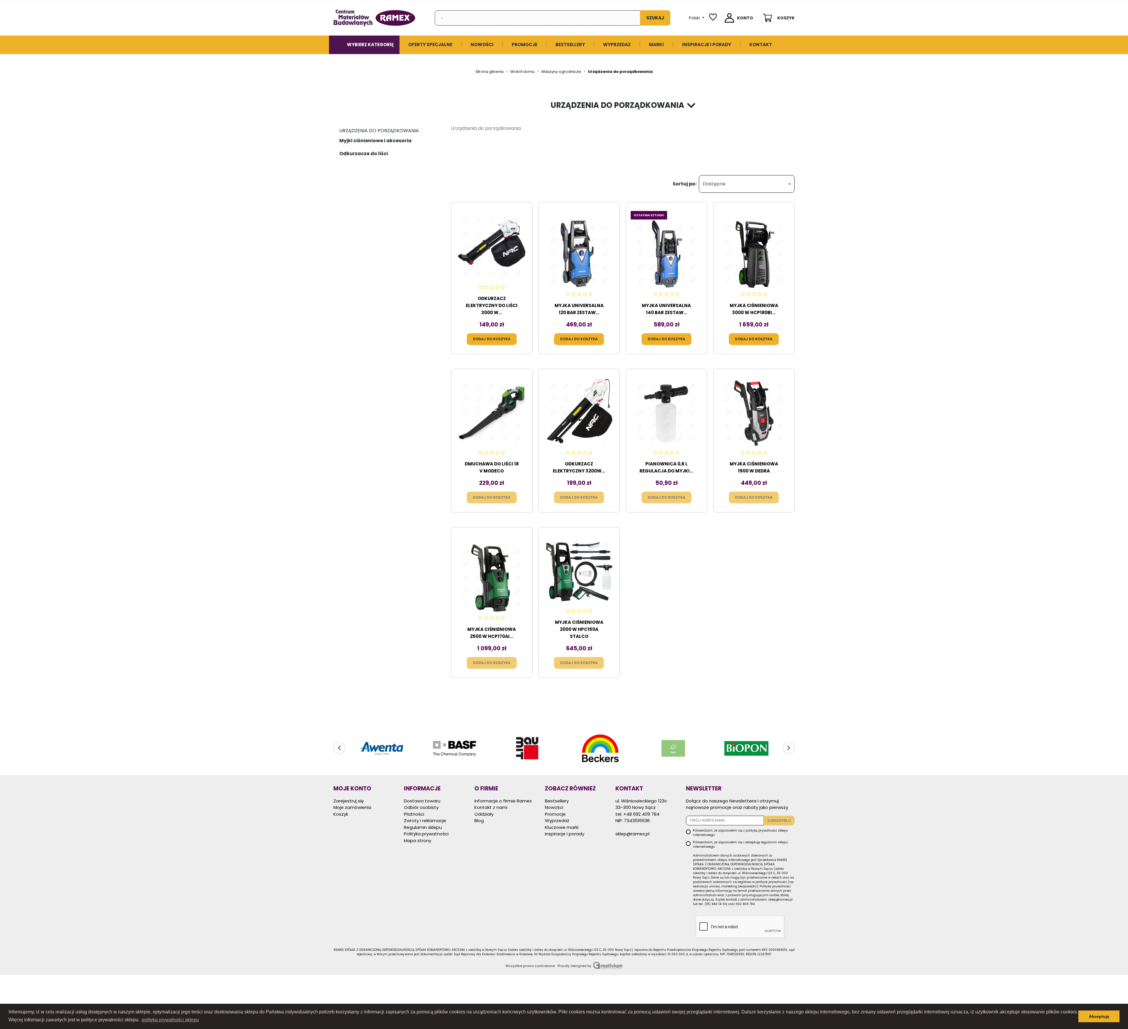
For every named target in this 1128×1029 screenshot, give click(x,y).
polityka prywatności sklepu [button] (170, 1019)
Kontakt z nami (490, 807)
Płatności (414, 814)
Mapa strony (417, 840)
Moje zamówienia (352, 807)
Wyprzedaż (557, 820)
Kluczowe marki (561, 827)
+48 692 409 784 (641, 814)
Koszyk (340, 814)
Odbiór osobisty (421, 807)
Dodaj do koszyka (492, 338)
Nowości (554, 807)
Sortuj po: (684, 183)
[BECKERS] (600, 748)
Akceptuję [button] (1099, 1016)
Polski (695, 18)
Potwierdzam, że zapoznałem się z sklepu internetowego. (740, 832)
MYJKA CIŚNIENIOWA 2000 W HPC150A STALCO (579, 629)
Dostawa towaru (422, 801)
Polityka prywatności (426, 834)
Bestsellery (557, 801)
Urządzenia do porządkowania (379, 130)
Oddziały (484, 814)
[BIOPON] (746, 748)
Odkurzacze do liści (363, 153)
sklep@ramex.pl (632, 834)
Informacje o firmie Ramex (503, 801)
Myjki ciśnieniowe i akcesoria (375, 140)
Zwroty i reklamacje (425, 820)
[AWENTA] (381, 748)
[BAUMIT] (527, 748)
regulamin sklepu (774, 842)
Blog (479, 820)
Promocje (555, 814)
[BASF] (454, 748)
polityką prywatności (761, 830)
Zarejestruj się (348, 801)
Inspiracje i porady (564, 834)
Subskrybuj (779, 820)
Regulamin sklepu (423, 827)
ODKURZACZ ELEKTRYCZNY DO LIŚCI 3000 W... (492, 305)
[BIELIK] (673, 748)
